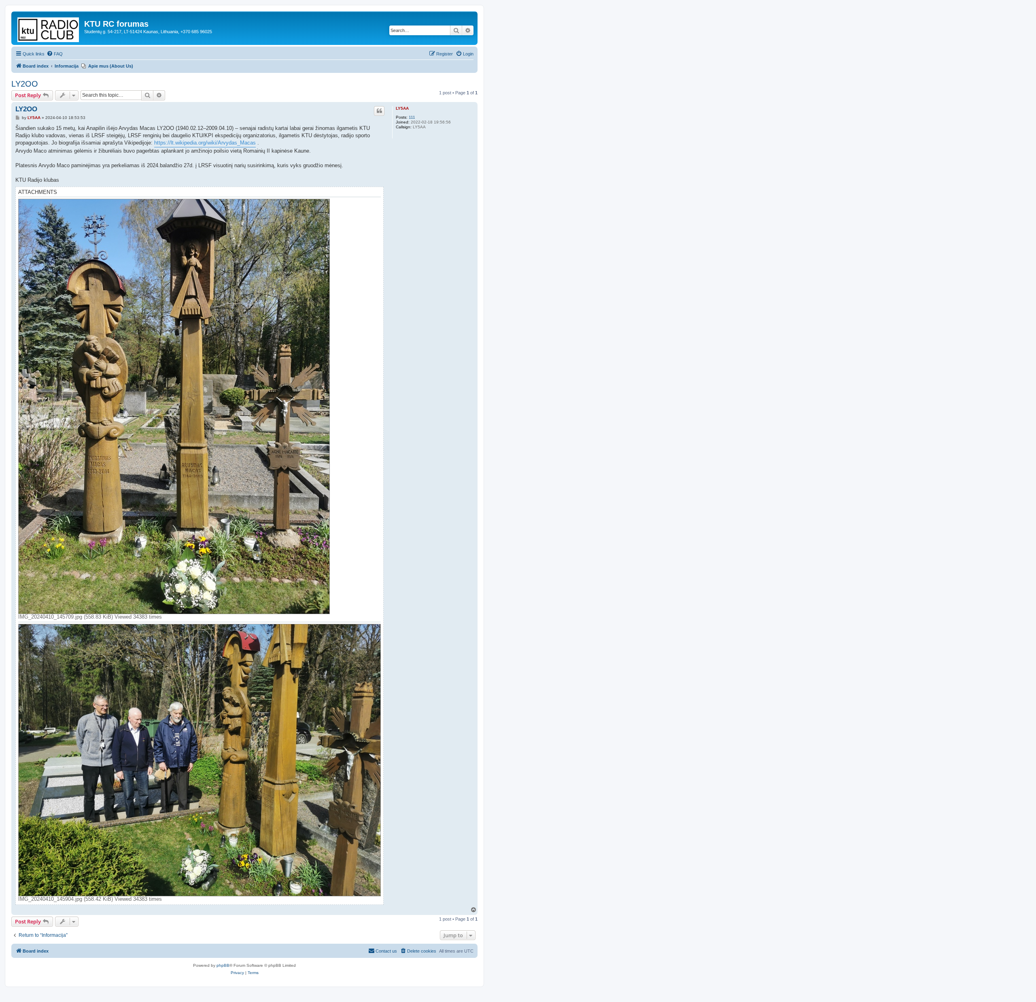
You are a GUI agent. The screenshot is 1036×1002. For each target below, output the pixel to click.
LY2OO (24, 83)
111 (412, 117)
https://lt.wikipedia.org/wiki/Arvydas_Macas (205, 143)
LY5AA (402, 108)
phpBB (223, 965)
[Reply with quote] (379, 111)
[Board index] (48, 28)
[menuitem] (55, 54)
